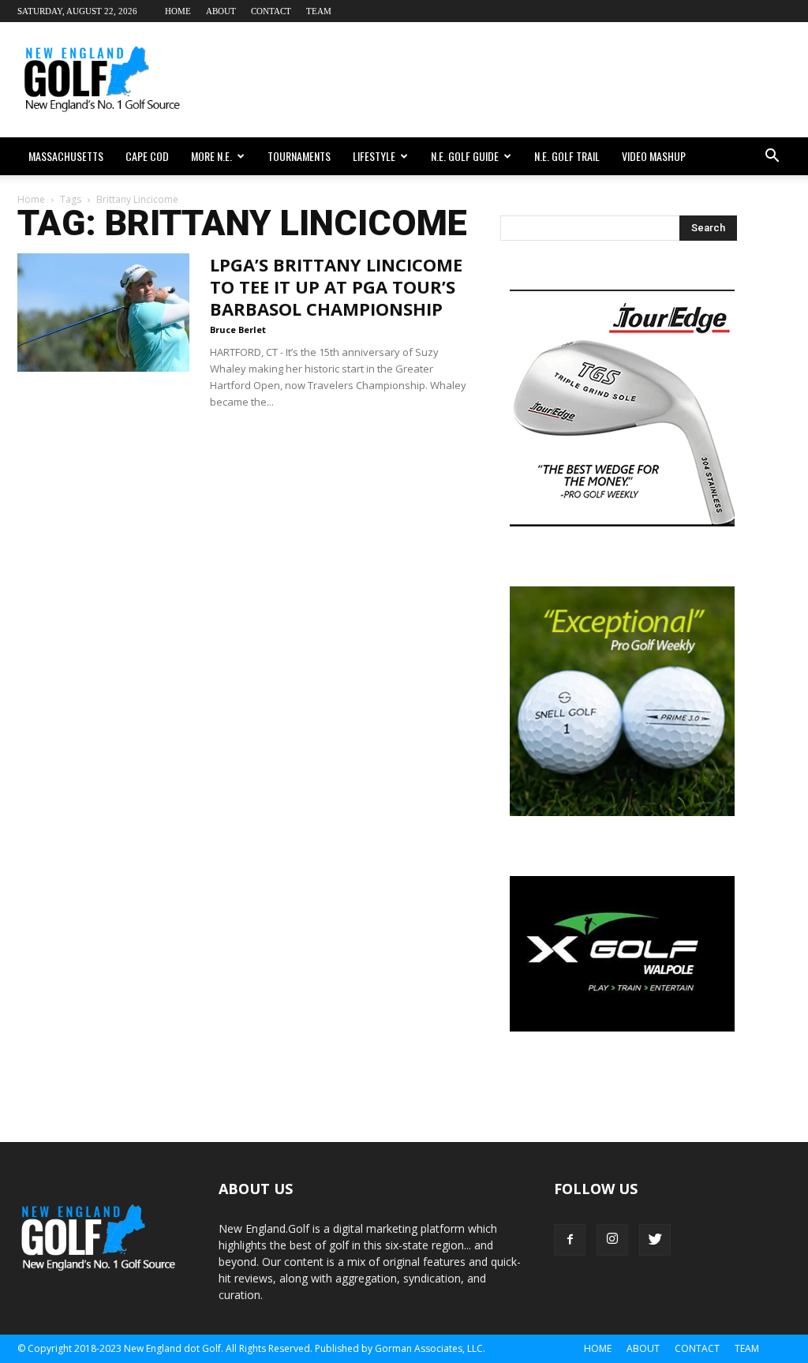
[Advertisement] (503, 79)
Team (318, 11)
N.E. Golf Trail (567, 156)
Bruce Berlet (238, 329)
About (221, 11)
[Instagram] (612, 1240)
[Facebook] (569, 1240)
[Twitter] (655, 1240)
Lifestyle (374, 156)
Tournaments (299, 156)
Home (178, 11)
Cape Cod (147, 156)
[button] (772, 156)
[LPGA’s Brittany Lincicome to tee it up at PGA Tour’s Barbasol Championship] (103, 312)
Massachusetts (65, 156)
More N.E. (211, 156)
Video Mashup (654, 156)
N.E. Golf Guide (465, 156)
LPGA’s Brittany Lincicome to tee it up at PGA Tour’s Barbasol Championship (336, 286)
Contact (271, 11)
